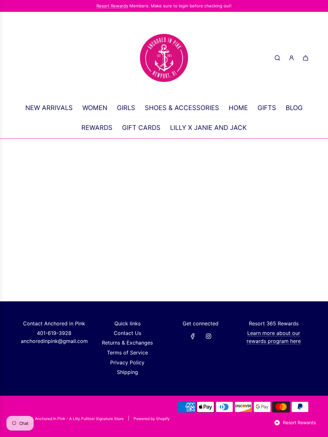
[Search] (277, 58)
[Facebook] (193, 336)
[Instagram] (208, 336)
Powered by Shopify (152, 418)
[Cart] (306, 58)
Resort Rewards (112, 5)
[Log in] (291, 58)
